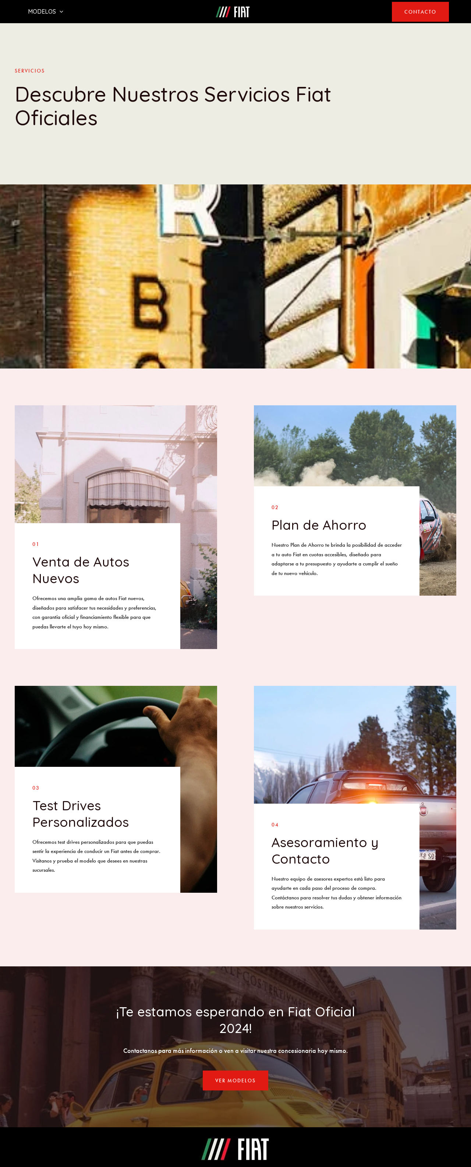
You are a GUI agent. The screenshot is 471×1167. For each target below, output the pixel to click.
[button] (420, 12)
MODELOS (42, 11)
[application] (59, 11)
